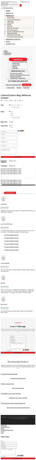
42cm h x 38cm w (16, 105)
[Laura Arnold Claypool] (11, 235)
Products (10, 15)
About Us (9, 13)
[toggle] (1, 8)
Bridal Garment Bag (15, 76)
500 (12, 115)
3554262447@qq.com (11, 2)
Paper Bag (9, 26)
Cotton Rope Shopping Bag (18, 378)
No (12, 127)
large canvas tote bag (18, 388)
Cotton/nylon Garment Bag (14, 34)
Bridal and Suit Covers (12, 28)
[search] (21, 5)
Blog (8, 41)
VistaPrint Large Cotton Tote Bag (18, 398)
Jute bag (14, 66)
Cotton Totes (15, 63)
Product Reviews (10, 193)
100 (12, 111)
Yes (12, 126)
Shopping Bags (11, 17)
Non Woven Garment (16, 73)
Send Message (18, 157)
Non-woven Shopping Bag (19, 62)
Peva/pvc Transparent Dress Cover (19, 75)
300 (12, 113)
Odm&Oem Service (13, 39)
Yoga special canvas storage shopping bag (18, 407)
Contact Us (10, 44)
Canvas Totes (16, 65)
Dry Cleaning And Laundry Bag (15, 36)
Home (8, 11)
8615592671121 (5, 427)
